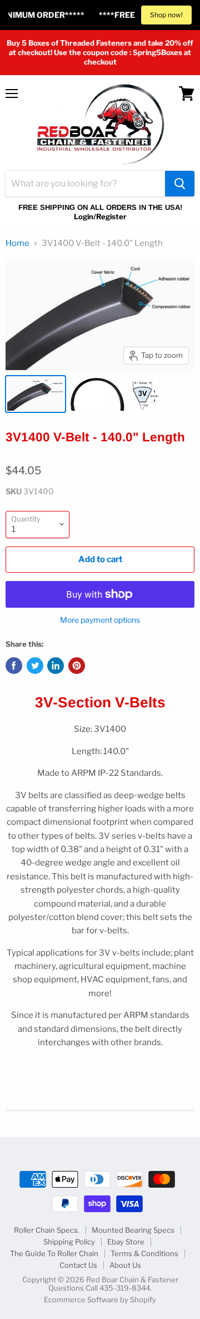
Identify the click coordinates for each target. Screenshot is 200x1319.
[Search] (179, 183)
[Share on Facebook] (14, 665)
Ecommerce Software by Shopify (100, 1299)
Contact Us (78, 1265)
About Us (125, 1265)
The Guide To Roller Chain (54, 1253)
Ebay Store (125, 1241)
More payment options (100, 620)
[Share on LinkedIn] (55, 665)
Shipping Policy (69, 1241)
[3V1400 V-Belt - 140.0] (35, 394)
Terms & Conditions (144, 1253)
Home (17, 243)
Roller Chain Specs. (46, 1230)
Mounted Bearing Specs (133, 1230)
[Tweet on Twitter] (35, 665)
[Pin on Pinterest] (76, 665)
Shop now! (166, 15)
